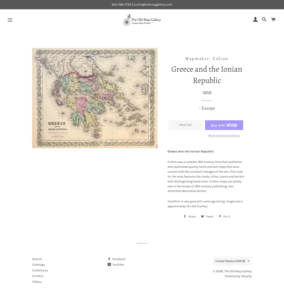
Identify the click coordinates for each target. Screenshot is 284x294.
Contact (37, 276)
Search (37, 259)
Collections (40, 270)
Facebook (119, 259)
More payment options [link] (224, 135)
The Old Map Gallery (238, 271)
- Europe (207, 108)
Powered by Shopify (238, 276)
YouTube (118, 264)
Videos (36, 282)
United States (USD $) (230, 261)
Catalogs (38, 264)
